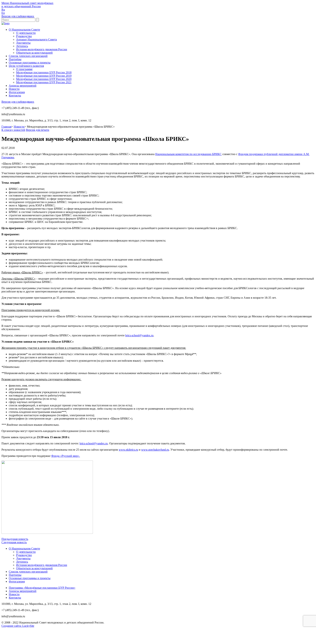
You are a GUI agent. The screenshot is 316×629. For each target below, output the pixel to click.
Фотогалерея (17, 92)
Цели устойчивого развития (26, 65)
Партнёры (15, 59)
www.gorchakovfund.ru (155, 449)
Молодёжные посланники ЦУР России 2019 (44, 75)
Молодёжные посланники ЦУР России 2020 (44, 79)
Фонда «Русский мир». (65, 455)
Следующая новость (14, 542)
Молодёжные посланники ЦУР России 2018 (44, 72)
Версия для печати (37, 129)
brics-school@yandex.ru (139, 335)
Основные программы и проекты (29, 62)
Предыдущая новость (14, 539)
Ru (3, 9)
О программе (24, 69)
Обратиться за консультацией (34, 52)
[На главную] (5, 23)
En (3, 12)
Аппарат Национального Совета (36, 39)
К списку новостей (13, 129)
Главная (6, 126)
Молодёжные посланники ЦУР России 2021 (44, 82)
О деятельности (26, 32)
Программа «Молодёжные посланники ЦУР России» (42, 587)
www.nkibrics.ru (128, 449)
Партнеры (15, 574)
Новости (14, 88)
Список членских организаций (28, 55)
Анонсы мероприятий (22, 85)
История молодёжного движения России (41, 49)
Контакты (15, 95)
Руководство (24, 36)
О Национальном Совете (24, 29)
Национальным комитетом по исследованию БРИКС (188, 154)
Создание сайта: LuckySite (17, 625)
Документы (23, 42)
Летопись (22, 46)
